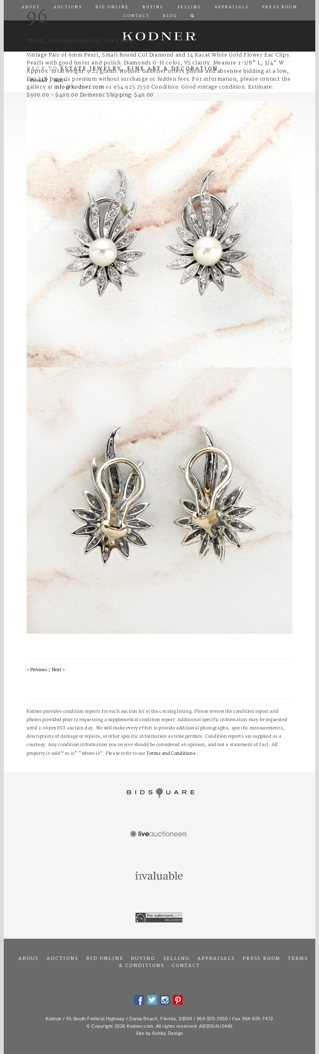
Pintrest (178, 1000)
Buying (143, 958)
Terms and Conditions (170, 753)
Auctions (62, 958)
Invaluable (159, 876)
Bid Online (104, 958)
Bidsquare (159, 793)
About (28, 958)
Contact (186, 966)
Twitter (152, 1000)
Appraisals (216, 958)
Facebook (139, 1000)
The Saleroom (159, 918)
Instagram (165, 1000)
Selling (176, 958)
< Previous (37, 670)
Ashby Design (167, 1033)
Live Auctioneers (159, 835)
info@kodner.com (79, 87)
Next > (58, 670)
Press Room (261, 958)
